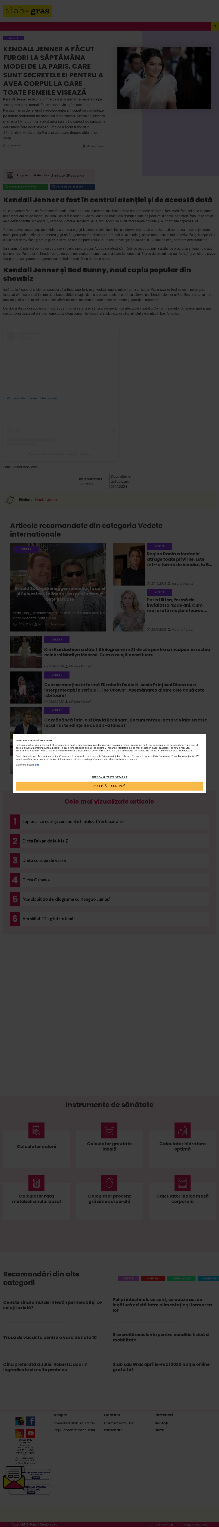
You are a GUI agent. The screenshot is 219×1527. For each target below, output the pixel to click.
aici (36, 764)
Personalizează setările (109, 777)
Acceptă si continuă (109, 786)
